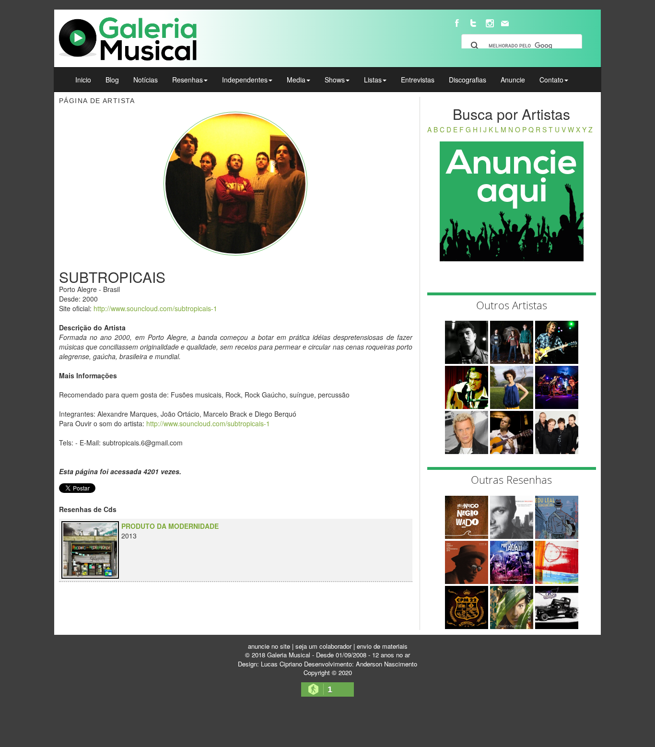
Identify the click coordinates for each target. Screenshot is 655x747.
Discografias (467, 79)
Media (296, 79)
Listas (373, 79)
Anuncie (513, 79)
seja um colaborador (323, 646)
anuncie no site (269, 646)
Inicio (83, 79)
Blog (112, 79)
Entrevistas (417, 79)
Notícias (145, 79)
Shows (335, 79)
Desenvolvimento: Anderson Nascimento (360, 663)
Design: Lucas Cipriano (270, 663)
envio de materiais (382, 646)
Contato (551, 79)
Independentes (245, 79)
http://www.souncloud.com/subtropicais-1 (155, 308)
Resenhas (187, 79)
